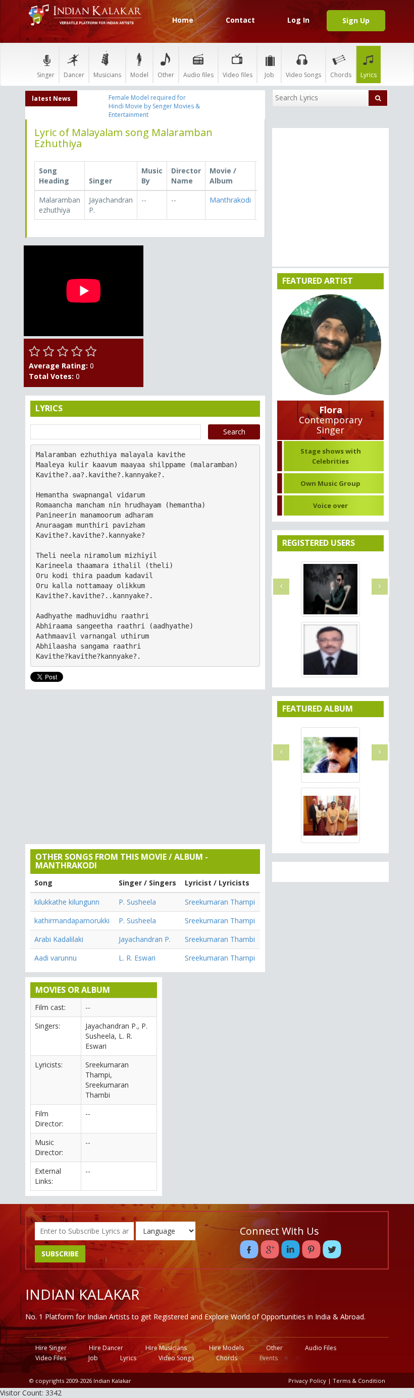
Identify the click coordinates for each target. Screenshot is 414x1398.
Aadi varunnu (55, 958)
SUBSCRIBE (60, 1253)
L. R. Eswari (137, 958)
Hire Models (226, 1348)
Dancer (74, 75)
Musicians (107, 75)
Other (166, 75)
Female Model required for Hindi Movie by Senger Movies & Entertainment (154, 106)
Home (182, 20)
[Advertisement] (207, 295)
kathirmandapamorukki (72, 920)
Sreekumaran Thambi (220, 939)
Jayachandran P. (145, 939)
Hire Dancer (106, 1348)
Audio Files (320, 1348)
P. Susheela (137, 902)
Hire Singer (51, 1348)
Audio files (198, 75)
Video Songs (303, 75)
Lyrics (368, 75)
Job (269, 75)
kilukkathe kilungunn (66, 902)
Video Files (50, 1358)
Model (139, 75)
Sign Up (356, 20)
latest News (51, 98)
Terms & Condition (359, 1380)
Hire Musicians (166, 1348)
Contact (240, 20)
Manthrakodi (230, 200)
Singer (46, 75)
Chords (340, 75)
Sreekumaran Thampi (220, 902)
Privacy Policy (307, 1380)
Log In (298, 20)
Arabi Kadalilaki (58, 939)
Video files (237, 75)
